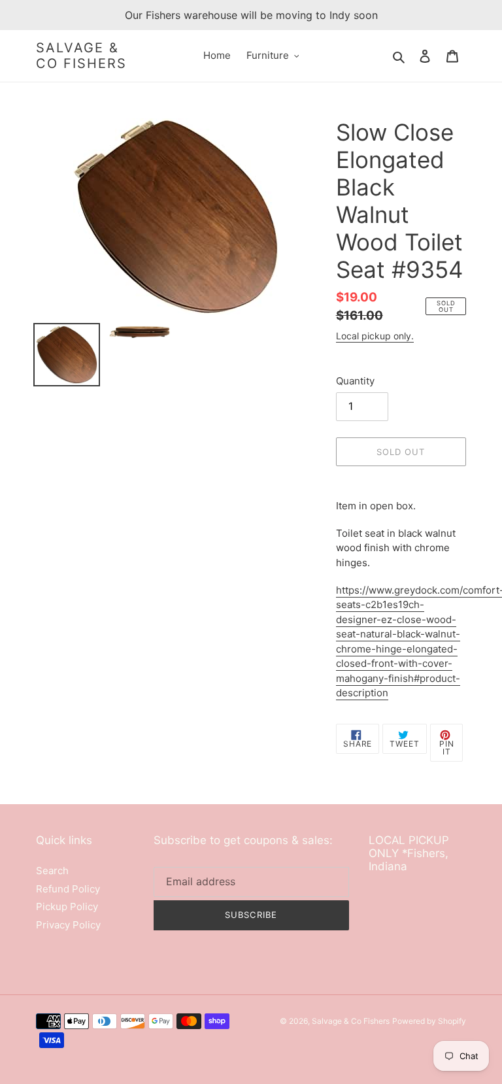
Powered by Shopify (429, 1021)
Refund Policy (68, 889)
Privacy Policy (68, 925)
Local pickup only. (375, 335)
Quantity (355, 381)
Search (52, 870)
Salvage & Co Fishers (81, 55)
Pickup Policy (67, 906)
